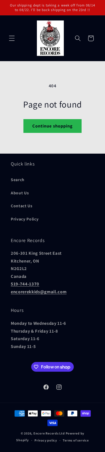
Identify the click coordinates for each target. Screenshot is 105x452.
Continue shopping (52, 126)
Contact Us (22, 205)
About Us (20, 192)
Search (17, 179)
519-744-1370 (25, 284)
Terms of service (76, 440)
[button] (11, 38)
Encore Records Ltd (49, 433)
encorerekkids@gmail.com (38, 292)
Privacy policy (45, 440)
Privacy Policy (24, 219)
